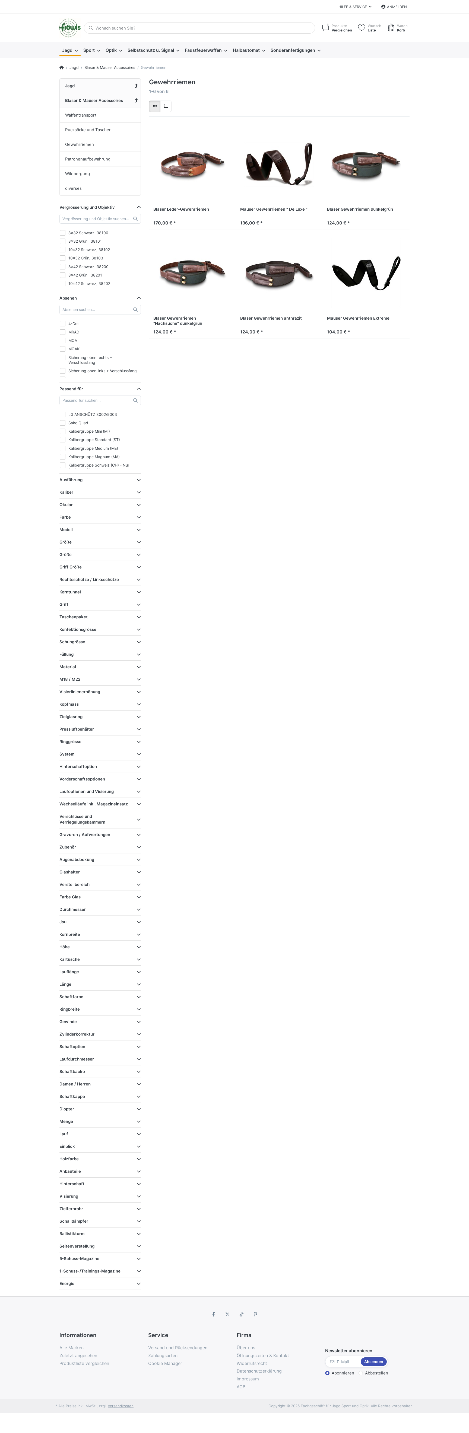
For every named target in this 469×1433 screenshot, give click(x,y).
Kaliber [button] (66, 492)
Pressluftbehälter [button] (76, 729)
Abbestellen (376, 1373)
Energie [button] (66, 1283)
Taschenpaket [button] (73, 616)
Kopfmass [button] (69, 704)
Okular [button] (66, 504)
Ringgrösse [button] (70, 741)
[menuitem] (70, 50)
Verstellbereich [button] (74, 884)
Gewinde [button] (68, 1021)
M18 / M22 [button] (69, 679)
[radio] (154, 106)
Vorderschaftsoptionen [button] (82, 779)
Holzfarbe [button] (69, 1158)
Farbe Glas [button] (70, 896)
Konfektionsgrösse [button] (77, 629)
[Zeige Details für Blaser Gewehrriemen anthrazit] (279, 273)
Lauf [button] (63, 1133)
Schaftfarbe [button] (71, 996)
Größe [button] (65, 542)
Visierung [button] (68, 1196)
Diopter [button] (66, 1108)
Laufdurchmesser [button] (76, 1059)
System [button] (66, 754)
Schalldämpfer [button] (73, 1221)
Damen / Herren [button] (75, 1084)
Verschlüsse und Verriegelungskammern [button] (82, 819)
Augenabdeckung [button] (76, 859)
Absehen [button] (68, 298)
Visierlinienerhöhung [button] (79, 691)
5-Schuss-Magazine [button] (79, 1258)
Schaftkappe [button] (72, 1096)
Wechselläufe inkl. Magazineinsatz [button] (93, 804)
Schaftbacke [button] (72, 1071)
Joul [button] (63, 921)
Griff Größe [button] (70, 567)
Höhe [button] (64, 946)
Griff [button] (63, 604)
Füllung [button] (66, 654)
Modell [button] (66, 529)
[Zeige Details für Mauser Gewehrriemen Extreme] (366, 273)
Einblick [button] (67, 1146)
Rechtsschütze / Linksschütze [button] (89, 579)
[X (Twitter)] (227, 1314)
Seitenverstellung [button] (76, 1246)
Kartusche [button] (69, 959)
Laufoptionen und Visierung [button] (86, 791)
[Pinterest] (256, 1314)
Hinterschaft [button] (71, 1183)
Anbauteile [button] (70, 1171)
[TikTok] (242, 1314)
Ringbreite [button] (69, 1009)
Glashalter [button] (69, 872)
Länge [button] (65, 984)
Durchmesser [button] (72, 909)
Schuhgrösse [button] (72, 641)
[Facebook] (214, 1314)
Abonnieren (343, 1373)
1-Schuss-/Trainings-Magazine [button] (90, 1271)
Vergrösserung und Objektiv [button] (87, 207)
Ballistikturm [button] (71, 1233)
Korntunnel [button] (70, 592)
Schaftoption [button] (72, 1046)
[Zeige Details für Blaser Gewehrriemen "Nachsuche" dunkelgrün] (192, 273)
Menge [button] (66, 1121)
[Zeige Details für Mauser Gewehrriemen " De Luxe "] (279, 164)
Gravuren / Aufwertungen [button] (84, 834)
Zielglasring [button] (71, 716)
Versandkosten (121, 1406)
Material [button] (67, 666)
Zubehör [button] (67, 847)
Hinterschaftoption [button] (78, 766)
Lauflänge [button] (69, 971)
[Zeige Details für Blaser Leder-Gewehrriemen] (192, 164)
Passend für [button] (71, 388)
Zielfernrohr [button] (71, 1208)
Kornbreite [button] (69, 934)
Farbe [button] (65, 517)
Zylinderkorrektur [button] (76, 1034)
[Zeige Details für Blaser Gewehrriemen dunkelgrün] (366, 164)
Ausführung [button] (71, 479)
